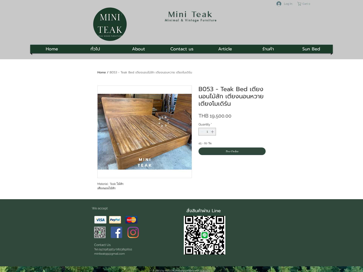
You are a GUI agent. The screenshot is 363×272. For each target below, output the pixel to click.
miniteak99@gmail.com (109, 253)
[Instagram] (133, 232)
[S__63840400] (99, 232)
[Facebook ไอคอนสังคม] (116, 232)
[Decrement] (201, 131)
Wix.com (205, 270)
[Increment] (212, 131)
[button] (305, 4)
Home (101, 72)
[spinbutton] (207, 131)
